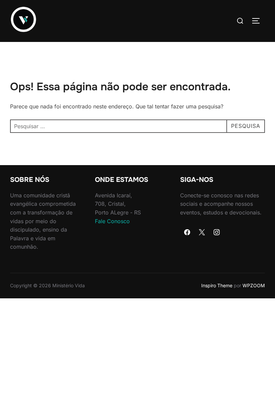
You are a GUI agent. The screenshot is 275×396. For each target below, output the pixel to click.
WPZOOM (253, 285)
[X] (202, 232)
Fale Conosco (112, 221)
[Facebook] (187, 232)
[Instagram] (216, 232)
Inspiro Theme (216, 285)
